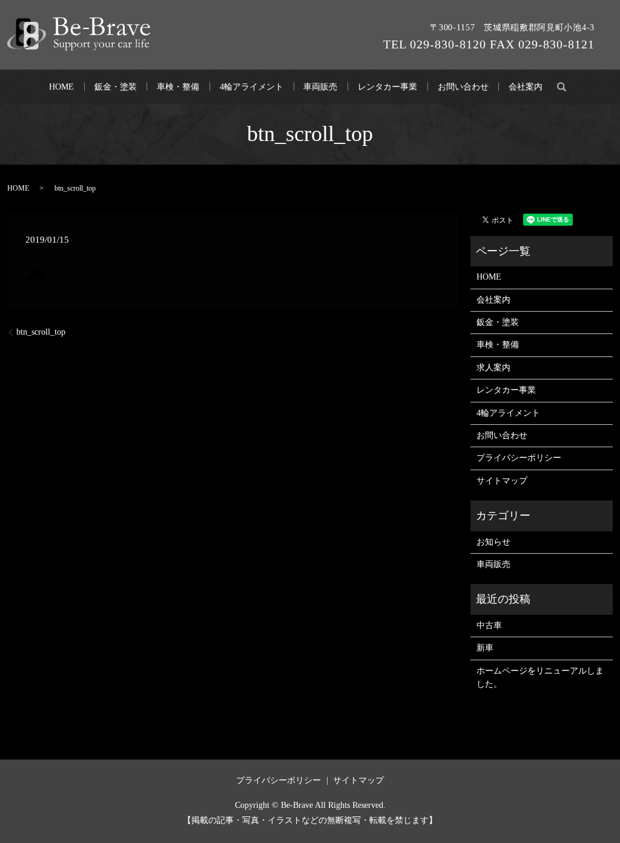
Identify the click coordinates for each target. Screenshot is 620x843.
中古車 (489, 625)
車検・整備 (178, 86)
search (562, 86)
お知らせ (493, 541)
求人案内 (493, 367)
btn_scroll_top (40, 331)
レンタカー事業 (387, 86)
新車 (485, 647)
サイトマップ (502, 480)
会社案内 (525, 86)
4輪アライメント (251, 86)
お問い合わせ (463, 86)
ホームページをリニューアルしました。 (540, 677)
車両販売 (320, 86)
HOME (61, 86)
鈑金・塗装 (115, 86)
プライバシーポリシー (519, 457)
